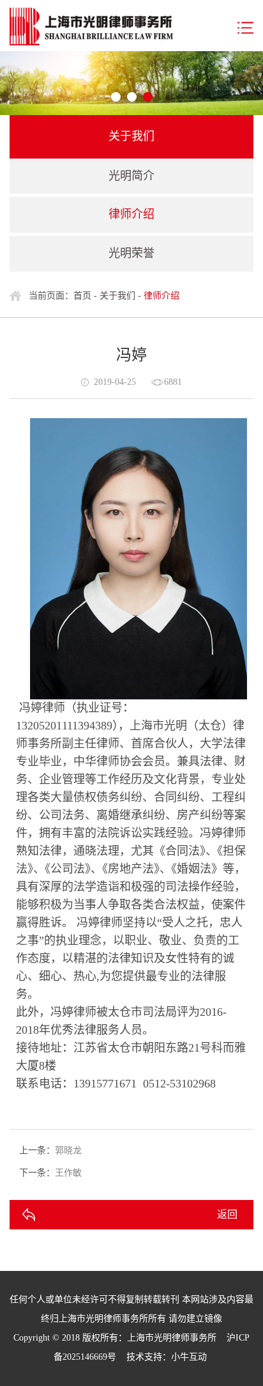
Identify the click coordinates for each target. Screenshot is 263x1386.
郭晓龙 (68, 1150)
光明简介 (131, 175)
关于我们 (117, 295)
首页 (82, 295)
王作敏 (68, 1173)
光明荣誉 (131, 253)
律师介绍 (131, 214)
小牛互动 (189, 1357)
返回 (227, 1214)
